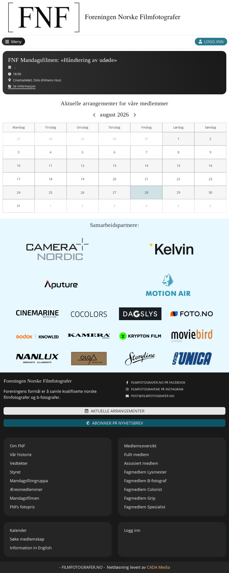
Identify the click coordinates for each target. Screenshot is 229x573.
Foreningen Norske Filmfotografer (38, 381)
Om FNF (17, 445)
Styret (15, 472)
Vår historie (21, 454)
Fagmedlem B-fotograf (145, 480)
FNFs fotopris (22, 507)
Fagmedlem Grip (139, 498)
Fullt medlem (136, 454)
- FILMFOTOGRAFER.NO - (82, 567)
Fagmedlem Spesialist (144, 507)
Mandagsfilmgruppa (29, 480)
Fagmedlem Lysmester (145, 472)
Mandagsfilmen (24, 498)
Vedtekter (19, 463)
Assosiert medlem (141, 463)
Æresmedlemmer (26, 489)
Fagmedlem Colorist (143, 489)
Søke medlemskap (27, 539)
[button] (13, 41)
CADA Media (158, 567)
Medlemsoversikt (140, 445)
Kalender (18, 530)
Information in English (31, 547)
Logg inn (132, 530)
